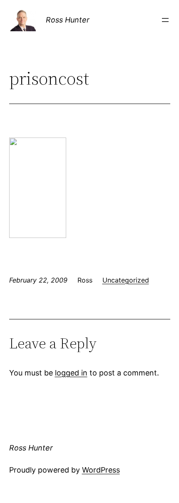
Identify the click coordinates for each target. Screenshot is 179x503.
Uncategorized (125, 280)
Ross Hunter (68, 19)
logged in (71, 372)
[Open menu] (165, 20)
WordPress (101, 469)
